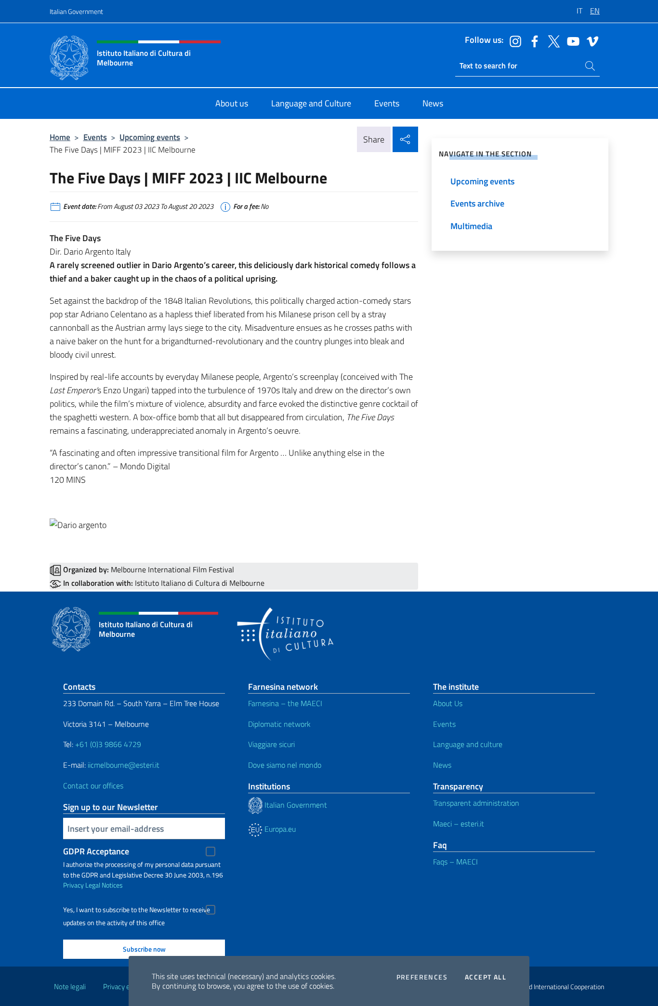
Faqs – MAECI (455, 861)
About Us (447, 703)
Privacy (73, 885)
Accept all (485, 977)
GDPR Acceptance (96, 851)
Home (60, 137)
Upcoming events (149, 137)
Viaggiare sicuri (271, 744)
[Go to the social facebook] (532, 40)
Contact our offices (93, 785)
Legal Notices (104, 885)
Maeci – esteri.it (458, 823)
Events (95, 137)
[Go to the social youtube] (570, 40)
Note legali (70, 986)
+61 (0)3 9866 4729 (108, 744)
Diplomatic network (279, 724)
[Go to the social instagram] (513, 40)
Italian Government (76, 11)
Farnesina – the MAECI (285, 703)
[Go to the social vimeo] (590, 40)
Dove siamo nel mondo (284, 765)
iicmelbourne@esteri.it (123, 765)
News (442, 765)
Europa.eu (279, 829)
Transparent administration (476, 803)
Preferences (421, 977)
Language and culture (467, 744)
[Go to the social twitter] (551, 40)
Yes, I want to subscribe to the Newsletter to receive (136, 909)
